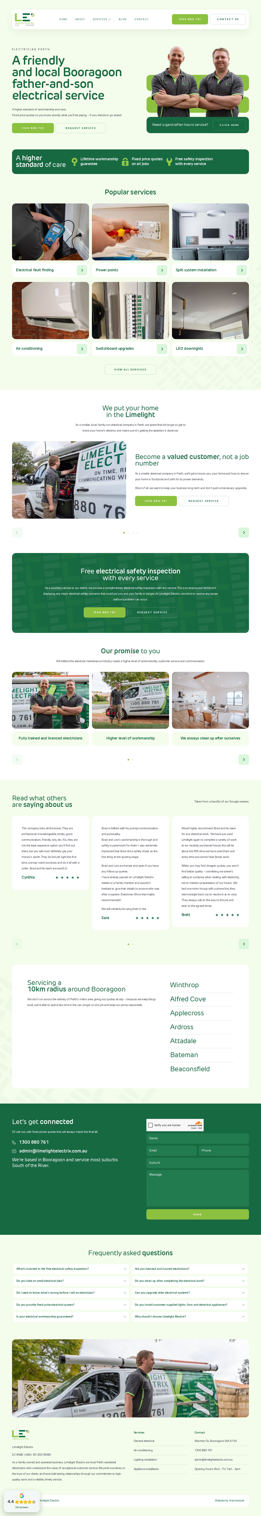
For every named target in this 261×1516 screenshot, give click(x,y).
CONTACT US (228, 19)
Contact (142, 19)
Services (100, 19)
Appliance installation (146, 1469)
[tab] (124, 533)
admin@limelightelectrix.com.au (53, 1151)
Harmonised (236, 1500)
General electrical (144, 1441)
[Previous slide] (17, 532)
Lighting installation (145, 1459)
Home (63, 19)
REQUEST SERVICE (81, 128)
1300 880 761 (190, 19)
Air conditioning (143, 1450)
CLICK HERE (229, 125)
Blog (123, 19)
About (80, 19)
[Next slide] (244, 532)
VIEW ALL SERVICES (130, 369)
